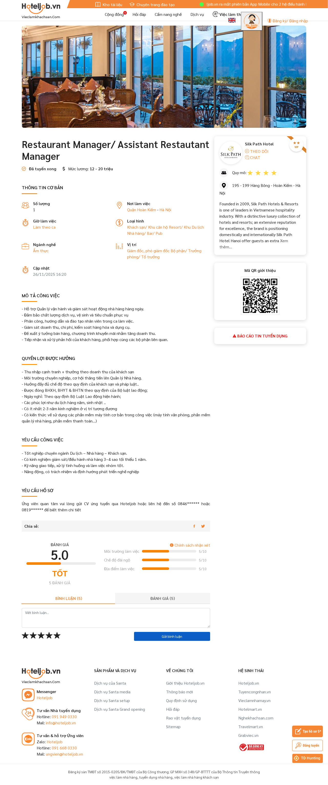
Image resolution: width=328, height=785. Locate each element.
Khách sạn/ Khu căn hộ (148, 227)
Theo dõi (259, 151)
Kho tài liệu (111, 4)
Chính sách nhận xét (191, 545)
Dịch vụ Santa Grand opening (119, 709)
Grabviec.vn (248, 735)
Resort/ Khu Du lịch (186, 227)
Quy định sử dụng (181, 700)
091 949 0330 (64, 716)
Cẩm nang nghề (168, 14)
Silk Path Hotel (259, 143)
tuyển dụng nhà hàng (155, 777)
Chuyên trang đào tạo (155, 4)
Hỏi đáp (139, 14)
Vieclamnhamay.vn (254, 700)
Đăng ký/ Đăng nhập (290, 20)
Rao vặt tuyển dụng (183, 717)
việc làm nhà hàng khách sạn (196, 777)
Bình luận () (68, 598)
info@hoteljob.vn (61, 722)
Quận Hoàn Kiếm (141, 209)
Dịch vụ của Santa (110, 683)
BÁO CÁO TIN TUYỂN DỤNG (262, 335)
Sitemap (173, 726)
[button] (152, 123)
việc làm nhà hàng (123, 777)
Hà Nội (165, 209)
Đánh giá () (162, 598)
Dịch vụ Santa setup (112, 700)
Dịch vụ (197, 14)
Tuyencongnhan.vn (254, 691)
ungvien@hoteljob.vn (64, 754)
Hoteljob (45, 697)
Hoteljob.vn (248, 683)
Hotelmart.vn (250, 709)
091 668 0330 (64, 747)
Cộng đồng (114, 14)
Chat (254, 157)
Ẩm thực (41, 250)
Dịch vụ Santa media (112, 691)
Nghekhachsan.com (255, 717)
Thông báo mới (179, 691)
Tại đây (302, 4)
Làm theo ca (44, 227)
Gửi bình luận (172, 636)
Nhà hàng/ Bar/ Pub (144, 233)
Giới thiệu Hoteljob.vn (185, 683)
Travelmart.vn (250, 726)
